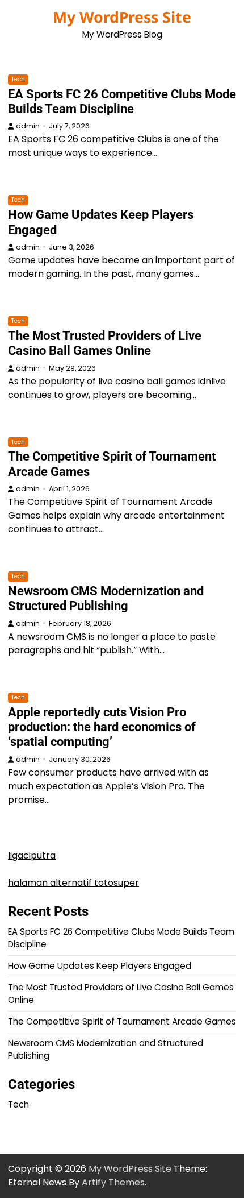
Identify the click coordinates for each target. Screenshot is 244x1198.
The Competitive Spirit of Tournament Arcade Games (122, 1021)
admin (28, 126)
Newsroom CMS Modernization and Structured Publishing (106, 598)
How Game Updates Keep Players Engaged (99, 966)
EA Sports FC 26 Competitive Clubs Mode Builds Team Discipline (122, 101)
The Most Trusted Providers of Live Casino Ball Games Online (104, 343)
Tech (18, 79)
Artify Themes (113, 1182)
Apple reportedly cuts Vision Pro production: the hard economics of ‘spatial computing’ (102, 727)
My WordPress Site (122, 17)
